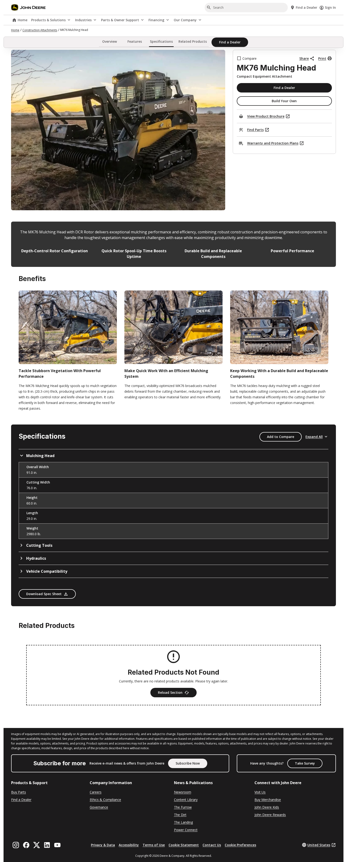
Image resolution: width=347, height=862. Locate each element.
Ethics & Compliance (105, 799)
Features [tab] (134, 41)
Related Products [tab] (192, 41)
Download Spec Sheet (44, 594)
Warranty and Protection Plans (272, 143)
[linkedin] (47, 845)
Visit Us (260, 792)
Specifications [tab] (161, 41)
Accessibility (129, 845)
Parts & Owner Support (120, 20)
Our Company (185, 20)
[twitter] (36, 845)
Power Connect (186, 830)
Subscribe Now (188, 763)
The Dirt (180, 814)
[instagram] (16, 845)
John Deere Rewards (270, 814)
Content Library (186, 799)
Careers (96, 792)
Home (22, 20)
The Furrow (183, 807)
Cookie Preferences (240, 845)
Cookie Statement (184, 845)
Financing (156, 20)
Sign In (330, 7)
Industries (83, 20)
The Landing (183, 822)
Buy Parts (18, 792)
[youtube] (57, 845)
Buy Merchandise (267, 799)
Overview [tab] (109, 41)
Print (322, 58)
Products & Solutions (48, 20)
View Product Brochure (265, 116)
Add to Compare (280, 436)
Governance (99, 807)
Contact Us (212, 845)
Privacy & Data (103, 845)
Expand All (314, 436)
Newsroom (182, 792)
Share (304, 58)
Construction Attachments (39, 30)
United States (318, 845)
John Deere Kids (266, 807)
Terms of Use (154, 845)
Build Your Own (284, 101)
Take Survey (305, 763)
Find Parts (255, 129)
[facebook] (26, 845)
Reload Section (170, 692)
